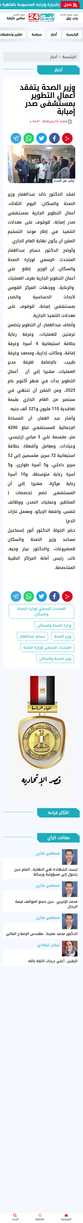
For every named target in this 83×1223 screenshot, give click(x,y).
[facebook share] (54, 138)
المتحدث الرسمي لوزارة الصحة (47, 647)
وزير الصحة (62, 636)
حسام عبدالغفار (32, 636)
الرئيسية (66, 1219)
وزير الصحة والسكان (55, 658)
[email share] (16, 138)
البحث (15, 1219)
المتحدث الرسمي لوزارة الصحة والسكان (41, 611)
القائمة (39, 1219)
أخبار (54, 34)
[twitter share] (41, 138)
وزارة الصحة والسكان (54, 625)
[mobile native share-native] (67, 138)
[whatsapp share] (28, 138)
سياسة (37, 34)
